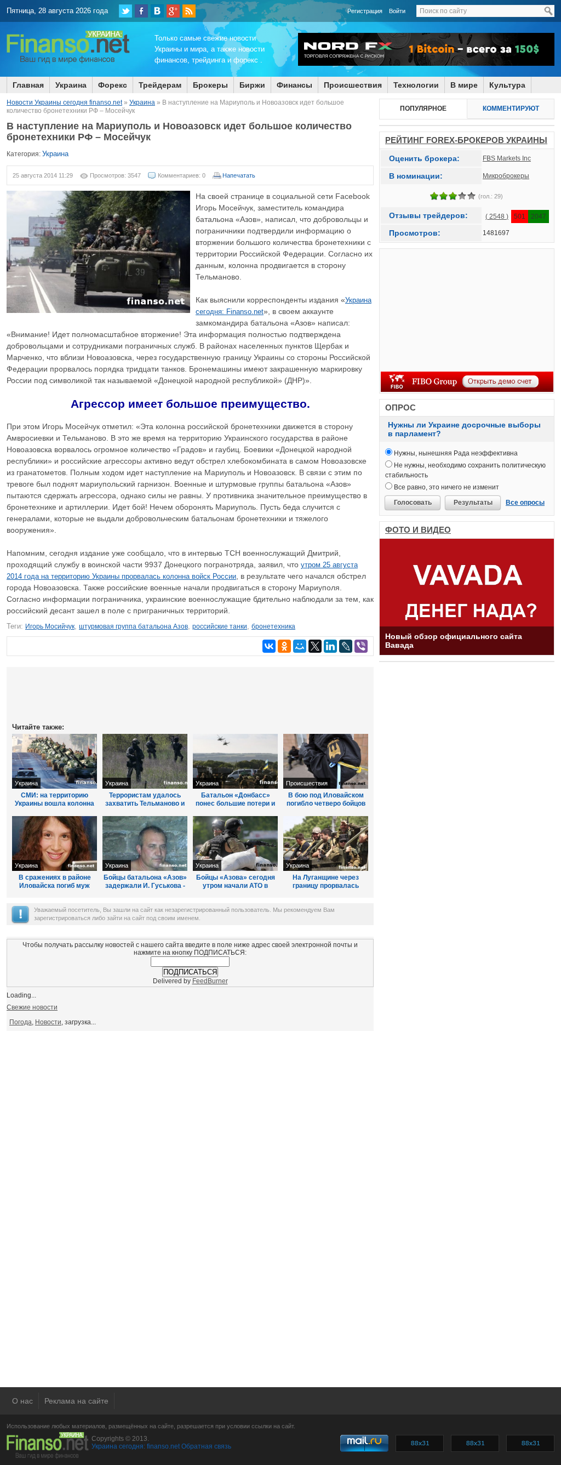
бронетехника (273, 626)
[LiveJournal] (345, 646)
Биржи (252, 85)
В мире (464, 85)
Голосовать (413, 502)
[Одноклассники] (284, 646)
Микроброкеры (506, 176)
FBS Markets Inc (507, 158)
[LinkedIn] (330, 646)
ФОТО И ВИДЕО (418, 529)
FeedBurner (210, 981)
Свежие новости (32, 1007)
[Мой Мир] (299, 646)
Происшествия (353, 85)
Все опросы (525, 502)
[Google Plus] (173, 11)
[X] (315, 646)
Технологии (416, 85)
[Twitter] (125, 11)
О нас (22, 1400)
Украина (71, 85)
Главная (28, 85)
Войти (397, 11)
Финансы (294, 85)
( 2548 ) (496, 216)
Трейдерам (160, 85)
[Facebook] (141, 11)
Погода (20, 1022)
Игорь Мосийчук (50, 626)
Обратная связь (206, 1446)
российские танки (219, 626)
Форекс (112, 85)
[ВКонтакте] (157, 11)
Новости (48, 1022)
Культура (507, 85)
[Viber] (361, 646)
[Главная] (68, 62)
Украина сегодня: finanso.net (135, 1446)
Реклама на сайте (76, 1400)
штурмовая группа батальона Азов (133, 626)
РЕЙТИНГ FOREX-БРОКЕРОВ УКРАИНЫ (466, 140)
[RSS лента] (189, 11)
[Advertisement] (190, 694)
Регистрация (364, 11)
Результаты (473, 502)
